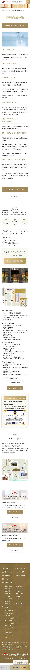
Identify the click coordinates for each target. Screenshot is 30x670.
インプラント (8, 596)
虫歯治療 (7, 601)
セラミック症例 (9, 611)
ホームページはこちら (15, 511)
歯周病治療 (19, 586)
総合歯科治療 (8, 586)
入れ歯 (18, 598)
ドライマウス (19, 593)
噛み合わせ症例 (9, 613)
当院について (8, 572)
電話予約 (16, 667)
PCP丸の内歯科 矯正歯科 (9, 502)
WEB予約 (26, 667)
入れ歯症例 (8, 625)
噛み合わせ (8, 593)
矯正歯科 (7, 591)
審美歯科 (7, 588)
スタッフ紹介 (20, 572)
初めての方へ (21, 568)
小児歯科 (18, 601)
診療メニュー (8, 582)
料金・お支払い (15, 196)
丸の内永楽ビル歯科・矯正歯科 (10, 535)
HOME (7, 568)
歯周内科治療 (8, 598)
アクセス (7, 579)
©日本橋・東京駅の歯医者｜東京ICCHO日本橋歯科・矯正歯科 (14, 658)
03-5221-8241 (15, 517)
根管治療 (7, 603)
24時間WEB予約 (16, 261)
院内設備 (7, 575)
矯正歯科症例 (8, 620)
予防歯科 (18, 591)
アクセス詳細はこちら (15, 388)
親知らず (18, 596)
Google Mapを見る (15, 382)
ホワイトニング (20, 588)
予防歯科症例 (8, 633)
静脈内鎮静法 (20, 603)
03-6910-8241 (16, 255)
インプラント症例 (9, 623)
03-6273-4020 (15, 550)
